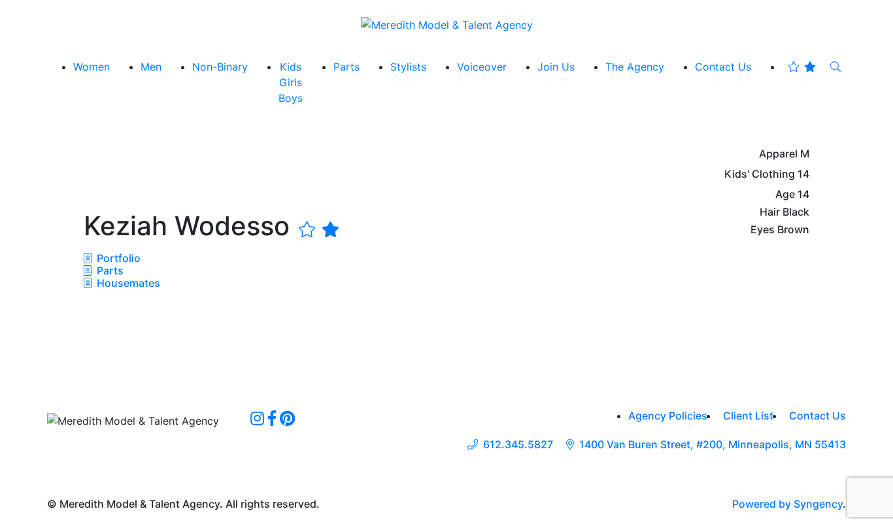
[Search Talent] (835, 66)
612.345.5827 (518, 444)
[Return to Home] (447, 24)
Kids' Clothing (759, 174)
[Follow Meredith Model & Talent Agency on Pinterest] (287, 418)
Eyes (762, 229)
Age (785, 194)
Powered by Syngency (787, 503)
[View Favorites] (802, 66)
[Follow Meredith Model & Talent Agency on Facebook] (272, 418)
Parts (109, 270)
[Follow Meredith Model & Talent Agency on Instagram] (257, 418)
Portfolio (117, 258)
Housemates (127, 282)
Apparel (778, 154)
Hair (770, 212)
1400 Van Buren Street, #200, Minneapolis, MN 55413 (712, 444)
